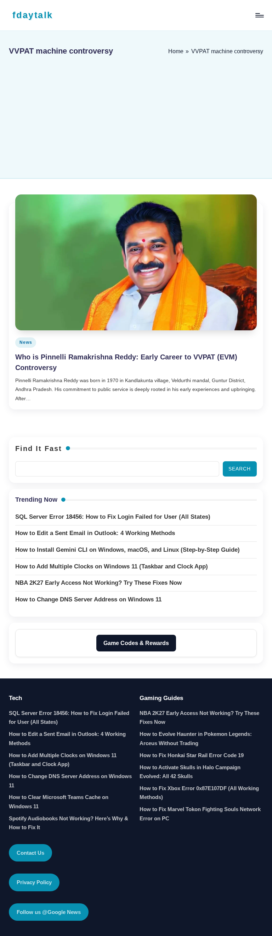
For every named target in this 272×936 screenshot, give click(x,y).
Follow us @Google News (49, 912)
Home (175, 51)
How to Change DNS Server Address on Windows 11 (70, 780)
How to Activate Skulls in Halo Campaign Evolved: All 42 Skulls (190, 772)
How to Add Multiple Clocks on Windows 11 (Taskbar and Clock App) (63, 759)
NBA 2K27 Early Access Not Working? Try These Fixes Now (199, 717)
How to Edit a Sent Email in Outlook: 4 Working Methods (67, 738)
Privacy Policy (34, 882)
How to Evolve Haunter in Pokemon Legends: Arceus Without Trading (196, 738)
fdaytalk (32, 15)
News (25, 342)
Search (239, 469)
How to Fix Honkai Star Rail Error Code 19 (192, 755)
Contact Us (30, 853)
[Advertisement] (136, 114)
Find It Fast (38, 448)
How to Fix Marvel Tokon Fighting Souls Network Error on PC (200, 813)
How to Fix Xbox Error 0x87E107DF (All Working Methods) (199, 792)
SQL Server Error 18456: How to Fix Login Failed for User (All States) (69, 717)
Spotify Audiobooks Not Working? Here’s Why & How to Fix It (68, 823)
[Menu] (259, 15)
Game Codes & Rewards (136, 643)
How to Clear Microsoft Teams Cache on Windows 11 (58, 801)
